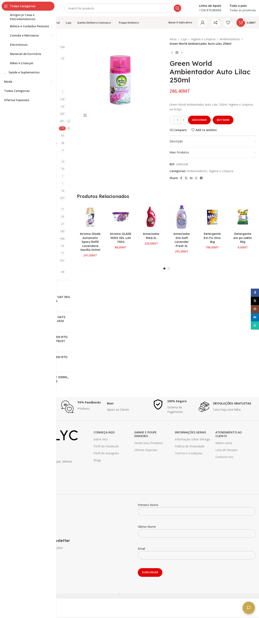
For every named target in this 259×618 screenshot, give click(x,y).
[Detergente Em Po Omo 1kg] (212, 217)
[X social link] (186, 178)
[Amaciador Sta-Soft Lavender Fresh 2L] (182, 217)
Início (173, 39)
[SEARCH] (177, 8)
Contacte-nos (224, 457)
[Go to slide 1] (164, 268)
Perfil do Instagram (106, 453)
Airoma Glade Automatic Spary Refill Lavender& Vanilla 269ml (90, 242)
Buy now (223, 120)
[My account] (202, 22)
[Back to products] (176, 52)
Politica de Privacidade (190, 446)
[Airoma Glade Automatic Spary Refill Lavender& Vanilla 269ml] (90, 217)
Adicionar (199, 120)
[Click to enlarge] (85, 115)
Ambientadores (230, 39)
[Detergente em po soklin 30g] (243, 217)
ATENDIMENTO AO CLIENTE (228, 434)
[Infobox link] (82, 407)
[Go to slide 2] (168, 268)
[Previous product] (172, 52)
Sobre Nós (101, 439)
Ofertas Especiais (145, 450)
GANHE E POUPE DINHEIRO (145, 434)
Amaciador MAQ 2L (151, 236)
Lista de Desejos (226, 450)
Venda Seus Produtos (148, 443)
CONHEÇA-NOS (104, 432)
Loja (184, 39)
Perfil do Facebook (106, 446)
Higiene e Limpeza (203, 39)
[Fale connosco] (249, 608)
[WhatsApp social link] (196, 178)
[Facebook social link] (181, 178)
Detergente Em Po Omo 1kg (212, 238)
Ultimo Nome (147, 527)
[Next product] (181, 52)
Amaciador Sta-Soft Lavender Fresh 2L (181, 240)
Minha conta (223, 443)
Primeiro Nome (148, 505)
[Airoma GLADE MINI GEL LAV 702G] (120, 217)
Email (141, 549)
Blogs (97, 460)
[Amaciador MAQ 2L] (151, 217)
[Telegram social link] (201, 178)
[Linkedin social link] (191, 178)
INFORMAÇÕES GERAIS (190, 432)
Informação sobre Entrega (192, 439)
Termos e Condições (188, 453)
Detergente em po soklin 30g (242, 238)
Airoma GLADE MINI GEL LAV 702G (120, 238)
